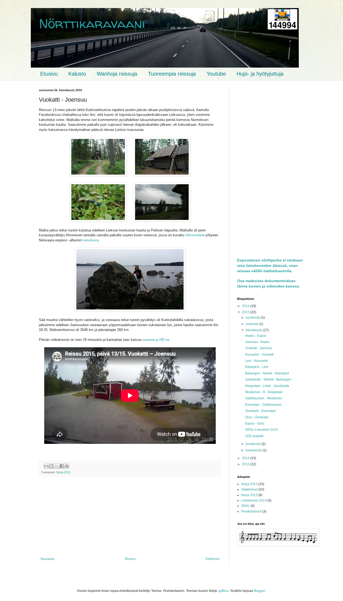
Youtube (216, 74)
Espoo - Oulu (254, 423)
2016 (246, 306)
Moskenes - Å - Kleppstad (263, 392)
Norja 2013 (249, 495)
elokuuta (252, 324)
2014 (246, 458)
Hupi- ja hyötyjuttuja (260, 74)
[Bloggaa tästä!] (51, 466)
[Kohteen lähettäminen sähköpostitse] (46, 466)
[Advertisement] (130, 516)
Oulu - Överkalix (257, 417)
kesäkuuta (254, 444)
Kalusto (77, 74)
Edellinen (213, 559)
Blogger (259, 591)
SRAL (245, 506)
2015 (246, 312)
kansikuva (91, 240)
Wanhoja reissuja (117, 74)
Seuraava (47, 559)
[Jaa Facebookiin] (61, 466)
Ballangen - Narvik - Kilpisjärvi (267, 373)
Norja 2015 (63, 472)
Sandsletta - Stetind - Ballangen (268, 379)
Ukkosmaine (195, 235)
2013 (246, 464)
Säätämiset (249, 489)
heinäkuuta (254, 330)
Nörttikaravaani (92, 23)
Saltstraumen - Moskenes (263, 398)
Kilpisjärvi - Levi (256, 367)
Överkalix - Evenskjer (260, 411)
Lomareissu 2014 (254, 500)
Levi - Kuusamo (256, 361)
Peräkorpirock (251, 511)
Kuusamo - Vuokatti (259, 354)
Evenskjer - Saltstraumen (263, 405)
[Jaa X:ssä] (56, 466)
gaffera (223, 591)
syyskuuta (253, 317)
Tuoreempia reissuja (172, 74)
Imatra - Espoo (255, 336)
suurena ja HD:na (155, 340)
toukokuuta (254, 450)
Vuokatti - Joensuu (258, 348)
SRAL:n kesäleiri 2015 (261, 430)
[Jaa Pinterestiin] (66, 466)
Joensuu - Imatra (257, 342)
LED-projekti (254, 436)
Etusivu (49, 74)
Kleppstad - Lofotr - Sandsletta (267, 386)
